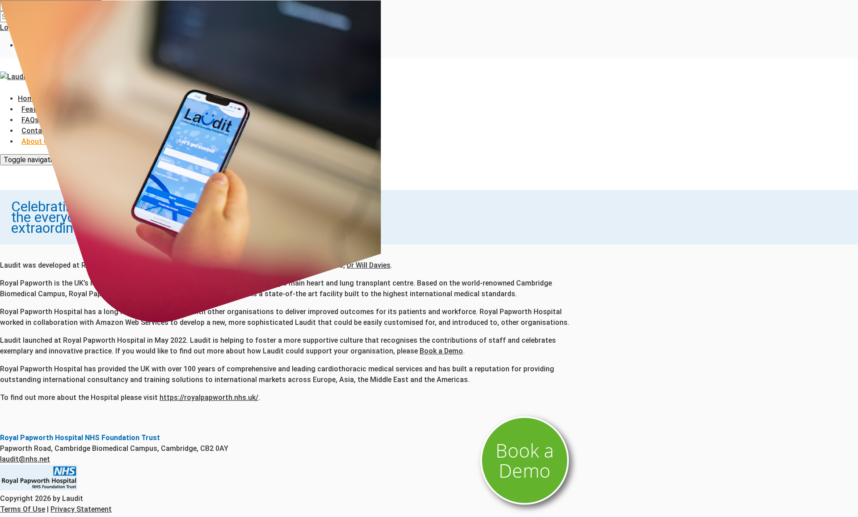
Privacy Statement (81, 509)
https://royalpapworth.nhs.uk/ (209, 397)
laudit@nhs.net (25, 459)
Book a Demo (441, 351)
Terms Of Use (22, 509)
